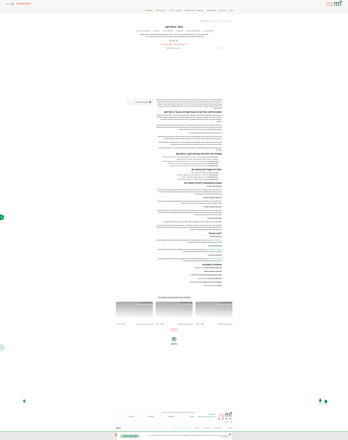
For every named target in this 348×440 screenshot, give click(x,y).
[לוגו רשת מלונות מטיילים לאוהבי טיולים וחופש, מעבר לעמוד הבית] (333, 3)
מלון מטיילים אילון (216, 240)
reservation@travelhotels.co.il (207, 416)
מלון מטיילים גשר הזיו (215, 249)
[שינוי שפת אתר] (12, 4)
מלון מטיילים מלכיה (215, 258)
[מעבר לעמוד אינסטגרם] (227, 418)
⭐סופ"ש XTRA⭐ (149, 10)
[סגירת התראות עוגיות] (229, 434)
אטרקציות (223, 21)
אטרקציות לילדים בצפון (214, 21)
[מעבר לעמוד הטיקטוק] (219, 418)
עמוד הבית (229, 21)
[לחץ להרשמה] (118, 416)
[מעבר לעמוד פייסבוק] (223, 418)
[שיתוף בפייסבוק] (170, 40)
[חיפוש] (10, 4)
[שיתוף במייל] (176, 40)
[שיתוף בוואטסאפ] (173, 40)
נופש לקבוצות (199, 10)
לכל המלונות (174, 329)
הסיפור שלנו (178, 10)
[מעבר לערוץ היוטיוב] (230, 418)
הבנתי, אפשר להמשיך (130, 436)
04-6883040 (212, 414)
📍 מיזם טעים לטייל (161, 10)
